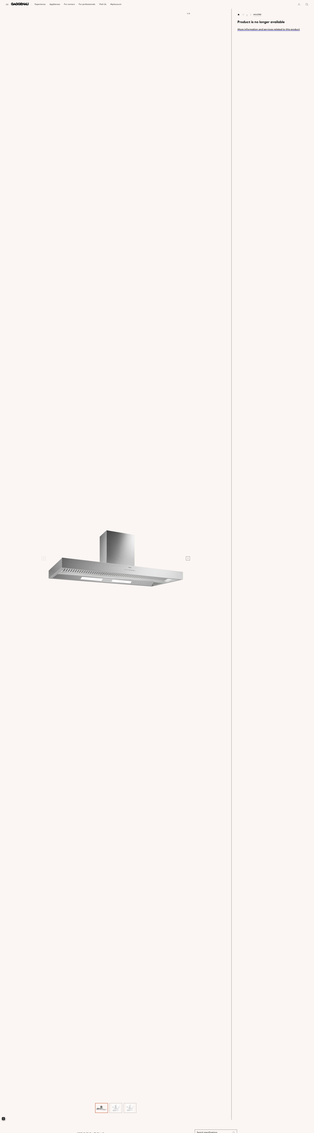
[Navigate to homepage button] (239, 14)
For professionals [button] (87, 4)
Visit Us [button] (102, 4)
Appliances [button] (54, 4)
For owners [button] (69, 4)
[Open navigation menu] (7, 4)
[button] (116, 558)
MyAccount (115, 4)
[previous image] (44, 558)
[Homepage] (20, 4)
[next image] (188, 558)
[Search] (307, 4)
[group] (101, 1108)
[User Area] (299, 4)
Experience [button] (40, 4)
